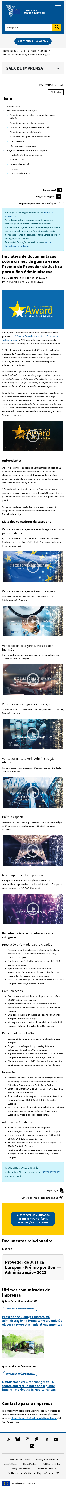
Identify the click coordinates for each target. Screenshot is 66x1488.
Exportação (53, 1190)
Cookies (28, 1473)
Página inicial (9, 50)
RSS (57, 1473)
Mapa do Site (43, 1473)
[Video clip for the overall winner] (33, 435)
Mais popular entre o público (23, 146)
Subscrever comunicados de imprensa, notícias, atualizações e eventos (33, 1218)
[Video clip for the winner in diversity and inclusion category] (33, 679)
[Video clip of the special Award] (33, 850)
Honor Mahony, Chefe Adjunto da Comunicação (34, 1418)
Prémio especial (17, 141)
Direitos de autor (45, 1468)
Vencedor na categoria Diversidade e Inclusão (30, 127)
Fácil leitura (13, 1473)
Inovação (14, 169)
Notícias (43, 50)
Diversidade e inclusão (20, 164)
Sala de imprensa (24, 68)
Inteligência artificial (22, 1468)
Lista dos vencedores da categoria (22, 110)
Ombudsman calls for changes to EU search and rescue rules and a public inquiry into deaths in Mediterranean (29, 1386)
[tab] (33, 1267)
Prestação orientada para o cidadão (26, 155)
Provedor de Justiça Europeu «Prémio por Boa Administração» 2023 (30, 1267)
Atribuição (56, 92)
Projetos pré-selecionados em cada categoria (27, 150)
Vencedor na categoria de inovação (25, 132)
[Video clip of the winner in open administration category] (33, 792)
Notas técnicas (30, 1464)
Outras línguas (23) (51, 203)
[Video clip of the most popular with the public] (33, 908)
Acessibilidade (11, 1464)
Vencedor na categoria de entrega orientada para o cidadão (32, 117)
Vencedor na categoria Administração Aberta (30, 136)
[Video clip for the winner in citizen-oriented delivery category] (33, 566)
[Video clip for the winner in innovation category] (33, 733)
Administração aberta (20, 173)
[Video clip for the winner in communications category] (33, 621)
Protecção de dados (45, 1459)
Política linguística (52, 1464)
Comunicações (17, 159)
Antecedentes (13, 106)
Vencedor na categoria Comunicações (27, 123)
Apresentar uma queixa (33, 41)
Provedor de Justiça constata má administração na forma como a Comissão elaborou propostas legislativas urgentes (32, 1320)
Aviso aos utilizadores (20, 1459)
